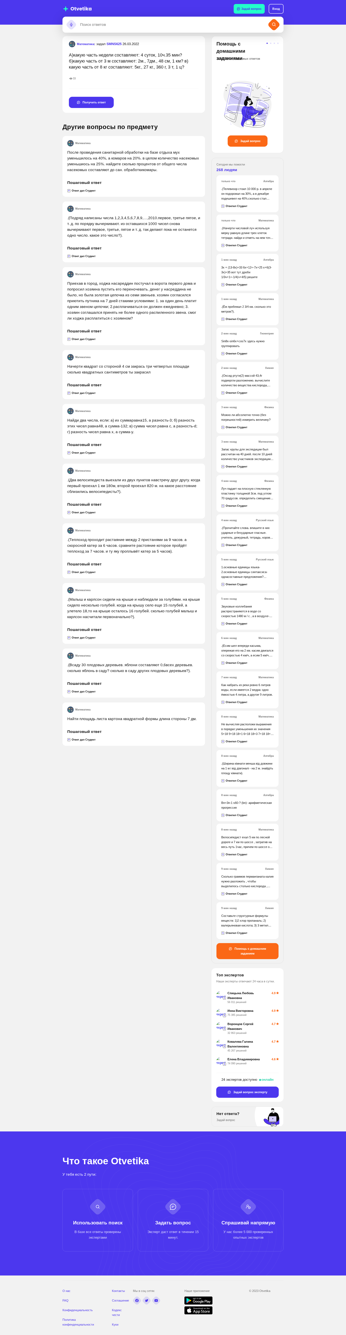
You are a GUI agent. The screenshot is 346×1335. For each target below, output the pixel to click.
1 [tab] (267, 43)
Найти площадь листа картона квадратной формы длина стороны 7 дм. (132, 719)
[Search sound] (71, 24)
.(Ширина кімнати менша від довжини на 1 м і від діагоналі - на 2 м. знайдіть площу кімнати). (247, 768)
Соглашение (120, 1300)
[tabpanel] (247, 93)
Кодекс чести (117, 1312)
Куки (115, 1324)
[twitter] (147, 1301)
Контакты (118, 1291)
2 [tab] (270, 43)
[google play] (198, 1303)
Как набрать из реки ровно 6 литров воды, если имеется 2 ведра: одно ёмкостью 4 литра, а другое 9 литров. (247, 689)
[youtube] (156, 1301)
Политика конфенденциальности (78, 1322)
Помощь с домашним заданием (250, 951)
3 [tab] (274, 43)
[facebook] (137, 1301)
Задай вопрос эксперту (249, 1092)
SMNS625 (114, 44)
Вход (276, 8)
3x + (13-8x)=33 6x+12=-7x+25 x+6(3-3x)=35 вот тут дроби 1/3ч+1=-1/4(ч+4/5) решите (246, 272)
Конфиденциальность (77, 1310)
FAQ (65, 1300)
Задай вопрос (251, 8)
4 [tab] (278, 43)
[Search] (274, 24)
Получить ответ (94, 102)
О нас (66, 1291)
